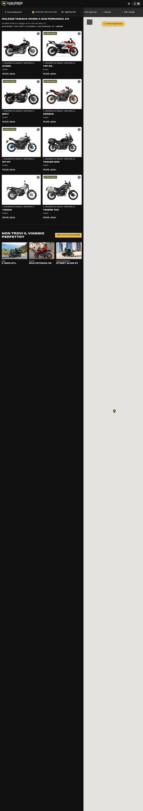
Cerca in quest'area (114, 24)
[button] (21, 53)
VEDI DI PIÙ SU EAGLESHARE (68, 235)
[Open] (100, 11)
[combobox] (17, 12)
